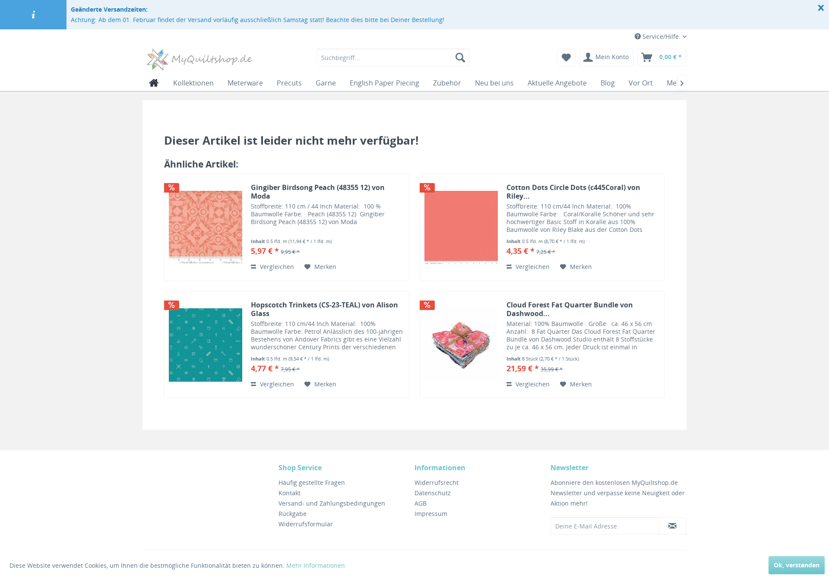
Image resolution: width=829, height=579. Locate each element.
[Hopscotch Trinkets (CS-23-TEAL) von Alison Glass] (205, 345)
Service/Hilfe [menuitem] (660, 36)
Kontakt (289, 493)
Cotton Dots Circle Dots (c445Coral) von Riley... (573, 191)
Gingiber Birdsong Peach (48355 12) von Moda (318, 191)
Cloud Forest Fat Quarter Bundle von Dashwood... (569, 309)
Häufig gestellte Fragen (311, 482)
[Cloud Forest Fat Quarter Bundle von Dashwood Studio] (461, 345)
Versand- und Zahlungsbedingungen (331, 503)
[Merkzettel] (566, 57)
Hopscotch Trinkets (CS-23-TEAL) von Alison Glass (324, 309)
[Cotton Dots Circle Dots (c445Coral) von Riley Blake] (461, 227)
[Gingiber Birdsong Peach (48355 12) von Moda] (205, 227)
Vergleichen (276, 267)
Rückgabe (292, 513)
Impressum (430, 513)
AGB (420, 503)
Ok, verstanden (797, 565)
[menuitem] (393, 57)
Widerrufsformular (305, 524)
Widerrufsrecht (436, 482)
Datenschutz (432, 493)
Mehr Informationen (315, 565)
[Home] (153, 83)
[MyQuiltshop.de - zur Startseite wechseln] (199, 59)
